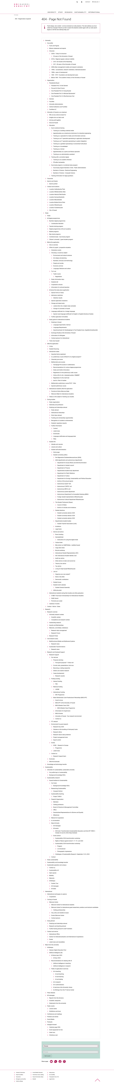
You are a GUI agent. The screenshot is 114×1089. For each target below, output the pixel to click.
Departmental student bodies (63, 521)
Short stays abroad (56, 415)
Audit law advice (59, 558)
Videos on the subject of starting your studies (61, 396)
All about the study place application (59, 290)
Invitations (58, 526)
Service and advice (58, 532)
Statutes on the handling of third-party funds (65, 729)
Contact (55, 428)
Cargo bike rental (60, 547)
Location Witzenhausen (55, 205)
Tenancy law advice (60, 563)
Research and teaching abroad (57, 926)
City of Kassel (53, 210)
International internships (58, 412)
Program (59, 846)
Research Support (54, 654)
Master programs (54, 231)
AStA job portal (57, 590)
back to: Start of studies (59, 380)
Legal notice (52, 1079)
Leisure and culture (56, 447)
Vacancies (50, 178)
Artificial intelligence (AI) (56, 952)
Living (51, 346)
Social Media (50, 1019)
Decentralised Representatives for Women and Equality (68, 812)
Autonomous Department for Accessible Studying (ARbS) (72, 494)
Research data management (59, 630)
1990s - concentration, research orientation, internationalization (68, 69)
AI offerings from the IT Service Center (63, 990)
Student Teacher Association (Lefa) (67, 523)
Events (53, 742)
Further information (56, 425)
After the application (52, 343)
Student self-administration (58, 449)
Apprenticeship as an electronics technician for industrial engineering (72, 133)
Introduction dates (54, 351)
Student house (57, 582)
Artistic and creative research (61, 670)
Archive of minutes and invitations (66, 507)
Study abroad (55, 410)
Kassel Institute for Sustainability (58, 780)
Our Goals (54, 783)
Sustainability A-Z (54, 870)
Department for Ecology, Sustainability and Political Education (74, 478)
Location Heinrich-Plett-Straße (57, 194)
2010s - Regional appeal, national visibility (62, 59)
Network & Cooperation (57, 818)
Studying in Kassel (56, 322)
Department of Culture (63, 476)
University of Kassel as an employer (57, 112)
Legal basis (58, 529)
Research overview (52, 612)
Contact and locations (53, 186)
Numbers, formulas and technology (63, 260)
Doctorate (52, 759)
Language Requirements (60, 327)
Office (54, 810)
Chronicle (51, 51)
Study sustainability (52, 859)
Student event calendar (59, 585)
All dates (53, 888)
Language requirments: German (62, 325)
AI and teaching (59, 974)
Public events (51, 1006)
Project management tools (60, 737)
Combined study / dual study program (59, 237)
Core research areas (52, 638)
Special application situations (59, 300)
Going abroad (51, 921)
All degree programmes (53, 218)
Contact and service (52, 931)
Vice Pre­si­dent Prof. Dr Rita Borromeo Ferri (62, 96)
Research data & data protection (62, 734)
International (94, 12)
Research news (55, 644)
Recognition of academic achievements (62, 420)
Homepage (16, 14)
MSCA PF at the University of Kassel (65, 703)
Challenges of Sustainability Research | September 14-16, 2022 (72, 854)
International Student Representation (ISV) (66, 553)
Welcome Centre (53, 902)
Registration (58, 276)
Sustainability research (53, 778)
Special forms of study (57, 292)
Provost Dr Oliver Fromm (58, 88)
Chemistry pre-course (57, 359)
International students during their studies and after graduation (66, 593)
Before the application (53, 242)
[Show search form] (77, 2)
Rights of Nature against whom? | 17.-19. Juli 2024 (69, 841)
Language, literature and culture (62, 268)
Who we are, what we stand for (57, 115)
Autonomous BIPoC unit (63, 489)
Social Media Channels (38, 1072)
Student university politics (60, 455)
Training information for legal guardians (62, 175)
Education (52, 125)
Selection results (57, 298)
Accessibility (52, 1074)
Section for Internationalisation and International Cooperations (66, 936)
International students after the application (61, 388)
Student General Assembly (62, 587)
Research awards (60, 676)
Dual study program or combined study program (64, 165)
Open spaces (52, 873)
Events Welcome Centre (57, 915)
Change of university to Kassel (61, 308)
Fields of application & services (59, 968)
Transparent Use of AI (54, 1076)
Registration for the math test (61, 378)
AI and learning (59, 976)
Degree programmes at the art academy (60, 229)
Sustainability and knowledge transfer (57, 862)
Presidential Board (54, 83)
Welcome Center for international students (62, 904)
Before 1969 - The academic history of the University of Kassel (68, 77)
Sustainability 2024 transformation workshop (67, 838)
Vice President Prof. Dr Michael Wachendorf (63, 93)
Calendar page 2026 (54, 1027)
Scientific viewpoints (54, 1000)
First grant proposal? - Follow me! (64, 662)
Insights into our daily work (56, 117)
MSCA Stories (59, 713)
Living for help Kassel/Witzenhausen (65, 569)
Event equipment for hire (56, 1030)
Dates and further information (61, 370)
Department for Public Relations (66, 473)
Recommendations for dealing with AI (61, 960)
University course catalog (38, 1074)
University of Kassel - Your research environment (68, 716)
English (97, 1)
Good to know (59, 700)
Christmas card (53, 1035)
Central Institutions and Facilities (58, 107)
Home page (56, 452)
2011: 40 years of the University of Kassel (64, 64)
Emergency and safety (21, 1079)
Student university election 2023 (66, 518)
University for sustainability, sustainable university (61, 770)
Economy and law (58, 266)
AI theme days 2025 (56, 955)
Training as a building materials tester (63, 130)
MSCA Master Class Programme (66, 708)
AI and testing (59, 979)
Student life (52, 441)
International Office (54, 934)
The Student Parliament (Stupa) (64, 502)
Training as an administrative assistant (64, 154)
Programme (58, 748)
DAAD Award (54, 598)
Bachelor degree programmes (57, 221)
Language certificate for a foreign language (63, 311)
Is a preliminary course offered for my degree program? (66, 357)
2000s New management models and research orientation (67, 67)
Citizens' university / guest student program (61, 239)
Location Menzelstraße (55, 199)
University (52, 12)
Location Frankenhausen (56, 207)
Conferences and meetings (54, 1014)
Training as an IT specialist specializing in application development (71, 138)
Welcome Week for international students (62, 394)
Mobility (51, 875)
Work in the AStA (59, 577)
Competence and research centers (60, 620)
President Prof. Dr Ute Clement (59, 85)
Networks (51, 878)
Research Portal (53, 636)
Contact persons (55, 918)
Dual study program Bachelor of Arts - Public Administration (69, 167)
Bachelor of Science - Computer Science (64, 173)
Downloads (56, 433)
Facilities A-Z (52, 109)
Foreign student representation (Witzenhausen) (70, 497)
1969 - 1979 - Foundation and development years (64, 75)
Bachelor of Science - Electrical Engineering (65, 170)
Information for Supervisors (62, 711)
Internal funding (57, 681)
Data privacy (52, 1072)
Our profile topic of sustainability (58, 772)
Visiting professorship (59, 910)
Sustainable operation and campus (56, 865)
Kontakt (87, 1)
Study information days (57, 279)
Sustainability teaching (57, 794)
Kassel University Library (38, 1076)
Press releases (51, 992)
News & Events (55, 823)
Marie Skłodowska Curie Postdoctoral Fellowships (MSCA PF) (70, 697)
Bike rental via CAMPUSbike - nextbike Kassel (67, 545)
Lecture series (53, 1008)
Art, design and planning (60, 258)
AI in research (57, 982)
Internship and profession (56, 404)
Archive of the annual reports (65, 481)
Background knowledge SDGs (57, 775)
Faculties (51, 101)
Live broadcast (61, 849)
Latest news (56, 431)
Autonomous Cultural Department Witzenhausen (70, 499)
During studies (51, 399)
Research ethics (57, 732)
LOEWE (57, 689)
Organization (50, 80)
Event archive (57, 835)
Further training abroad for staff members (60, 928)
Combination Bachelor (57, 223)
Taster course (57, 274)
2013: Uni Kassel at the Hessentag (62, 61)
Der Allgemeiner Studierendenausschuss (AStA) (68, 457)
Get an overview (53, 245)
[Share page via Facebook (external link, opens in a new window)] (60, 1062)
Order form (52, 1032)
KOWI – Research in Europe (60, 745)
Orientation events (56, 250)
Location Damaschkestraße (56, 197)
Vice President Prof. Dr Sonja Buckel (61, 91)
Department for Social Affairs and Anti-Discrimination (72, 462)
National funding (58, 686)
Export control (57, 740)
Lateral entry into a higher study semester (64, 306)
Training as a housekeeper (60, 146)
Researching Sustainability (58, 788)
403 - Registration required (23, 19)
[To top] (97, 1080)
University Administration (56, 104)
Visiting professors (58, 804)
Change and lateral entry (58, 303)
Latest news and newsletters (57, 942)
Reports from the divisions (56, 998)
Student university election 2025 (66, 513)
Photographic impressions (64, 851)
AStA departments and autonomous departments (68, 460)
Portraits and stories (52, 1016)
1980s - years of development (59, 72)
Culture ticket (58, 542)
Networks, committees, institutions (58, 628)
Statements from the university (57, 1003)
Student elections (60, 510)
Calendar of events (54, 603)
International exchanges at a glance (57, 894)
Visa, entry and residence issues (60, 913)
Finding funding (55, 678)
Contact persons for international (60, 338)
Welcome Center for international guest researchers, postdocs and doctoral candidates (74, 907)
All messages (57, 825)
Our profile (50, 43)
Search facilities (19, 1074)
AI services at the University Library (62, 987)
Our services (54, 657)
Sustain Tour (54, 883)
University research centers (56, 614)
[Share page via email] (51, 1062)
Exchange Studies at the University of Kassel (63, 333)
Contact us (58, 718)
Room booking (59, 534)
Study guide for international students (59, 319)
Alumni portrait (53, 184)
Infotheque (52, 881)
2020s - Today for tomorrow (58, 53)
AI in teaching (57, 971)
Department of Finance (63, 468)
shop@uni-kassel (52, 1024)
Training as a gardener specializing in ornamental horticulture (70, 143)
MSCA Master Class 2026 (62, 705)
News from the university (52, 945)
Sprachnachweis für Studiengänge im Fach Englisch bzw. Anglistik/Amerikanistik (75, 330)
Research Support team (59, 756)
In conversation (55, 820)
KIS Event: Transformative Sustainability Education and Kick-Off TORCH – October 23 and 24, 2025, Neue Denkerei (75, 832)
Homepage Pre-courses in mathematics (64, 364)
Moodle (34, 1079)
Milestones (56, 815)
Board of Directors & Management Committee (65, 807)
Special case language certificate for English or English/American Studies (73, 314)
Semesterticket (59, 537)
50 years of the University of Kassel (63, 56)
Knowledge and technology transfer (57, 764)
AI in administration (58, 984)
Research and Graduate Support (56, 652)
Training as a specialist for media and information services (69, 136)
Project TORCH (57, 796)
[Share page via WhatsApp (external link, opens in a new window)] (55, 1062)
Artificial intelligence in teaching (62, 963)
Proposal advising (58, 660)
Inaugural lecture (57, 791)
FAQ (56, 684)
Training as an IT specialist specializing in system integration (70, 141)
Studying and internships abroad (58, 407)
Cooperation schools (57, 284)
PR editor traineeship (59, 162)
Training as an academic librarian (62, 159)
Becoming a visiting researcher (61, 668)
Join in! (55, 571)
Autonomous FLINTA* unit (64, 486)
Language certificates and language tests (64, 436)
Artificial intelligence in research (62, 966)
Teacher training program (56, 226)
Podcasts (49, 1022)
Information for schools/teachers (60, 287)
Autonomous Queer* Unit (64, 483)
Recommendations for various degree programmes (67, 367)
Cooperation (52, 896)
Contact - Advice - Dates (53, 606)
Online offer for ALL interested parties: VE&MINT (66, 375)
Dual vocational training (57, 128)
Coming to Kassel (52, 899)
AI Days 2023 (57, 958)
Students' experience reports (59, 423)
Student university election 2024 (66, 515)
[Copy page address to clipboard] (64, 1062)
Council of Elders (62, 505)
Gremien (51, 99)
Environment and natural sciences (62, 255)
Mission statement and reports (57, 48)
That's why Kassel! (54, 341)
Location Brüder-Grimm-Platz (57, 202)
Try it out (53, 271)
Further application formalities (59, 316)
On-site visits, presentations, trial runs (63, 665)
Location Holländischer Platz (57, 189)
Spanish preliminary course (58, 386)
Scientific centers (56, 617)
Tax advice (58, 566)
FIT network (54, 721)
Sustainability (80, 12)
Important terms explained (58, 354)
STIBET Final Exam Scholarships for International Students (67, 595)
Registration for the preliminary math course (65, 372)
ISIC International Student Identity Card (65, 555)
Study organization (54, 402)
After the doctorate (54, 761)
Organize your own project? (62, 574)
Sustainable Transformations (57, 646)
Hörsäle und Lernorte (57, 444)
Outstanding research (55, 622)
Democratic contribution (61, 579)
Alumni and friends (52, 181)
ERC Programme (59, 695)
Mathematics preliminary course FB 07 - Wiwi (63, 383)
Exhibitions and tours (55, 1011)
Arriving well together (55, 120)
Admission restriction (57, 295)
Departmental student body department (68, 470)
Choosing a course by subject (59, 252)
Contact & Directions (20, 1072)
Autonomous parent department (66, 491)
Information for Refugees (58, 335)
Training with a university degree (60, 157)
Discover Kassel (53, 122)
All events (56, 828)
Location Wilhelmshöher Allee (57, 192)
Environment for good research (59, 724)
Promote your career (56, 601)
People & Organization (57, 799)
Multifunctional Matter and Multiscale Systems (62, 641)
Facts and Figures (54, 45)
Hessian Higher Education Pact (57, 950)
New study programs (55, 234)
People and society (58, 263)
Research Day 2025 (58, 727)
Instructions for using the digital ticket (67, 539)
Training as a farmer (58, 149)
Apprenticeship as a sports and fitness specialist (66, 151)
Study (60, 12)
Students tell (54, 282)
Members (55, 802)
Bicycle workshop (60, 550)
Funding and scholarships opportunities (62, 418)
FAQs (54, 439)
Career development (58, 673)
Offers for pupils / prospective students (60, 247)
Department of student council (65, 465)
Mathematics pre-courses (58, 362)
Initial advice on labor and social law (65, 561)
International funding (59, 692)
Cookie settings (19, 1081)
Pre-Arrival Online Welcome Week (60, 391)
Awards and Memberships (56, 625)
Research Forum (55, 633)
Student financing (54, 349)
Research (69, 12)
